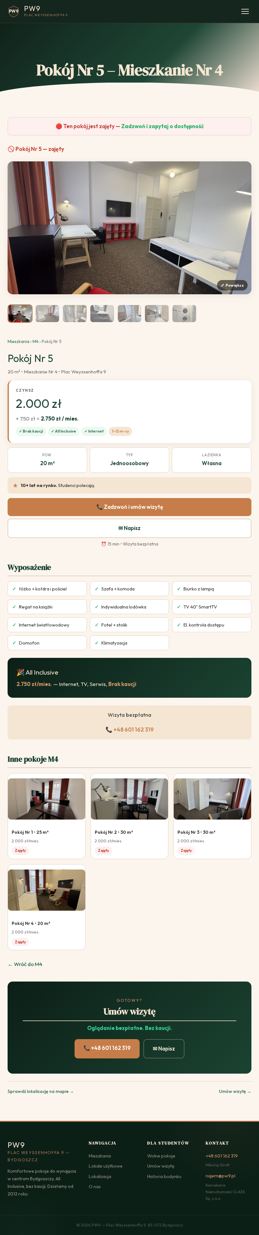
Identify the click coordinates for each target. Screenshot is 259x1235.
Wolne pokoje (161, 1156)
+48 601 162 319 (222, 1156)
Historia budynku (164, 1176)
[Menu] (245, 11)
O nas (95, 1186)
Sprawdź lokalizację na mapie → (41, 1091)
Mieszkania (18, 341)
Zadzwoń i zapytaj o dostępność (162, 126)
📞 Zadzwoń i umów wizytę (129, 506)
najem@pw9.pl (220, 1176)
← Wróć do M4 (25, 964)
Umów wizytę (160, 1166)
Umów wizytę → (235, 1091)
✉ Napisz (129, 528)
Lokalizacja (100, 1176)
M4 (36, 341)
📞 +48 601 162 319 (129, 729)
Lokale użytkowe (106, 1166)
